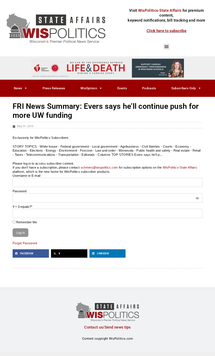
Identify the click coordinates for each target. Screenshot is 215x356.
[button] (166, 46)
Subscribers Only (183, 88)
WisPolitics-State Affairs (180, 167)
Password (19, 191)
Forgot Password (25, 243)
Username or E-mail (26, 175)
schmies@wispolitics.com (99, 167)
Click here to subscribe (166, 31)
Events (122, 88)
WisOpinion (88, 88)
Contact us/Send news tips (107, 327)
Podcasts (149, 88)
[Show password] (197, 198)
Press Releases (54, 88)
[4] (107, 68)
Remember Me (26, 222)
